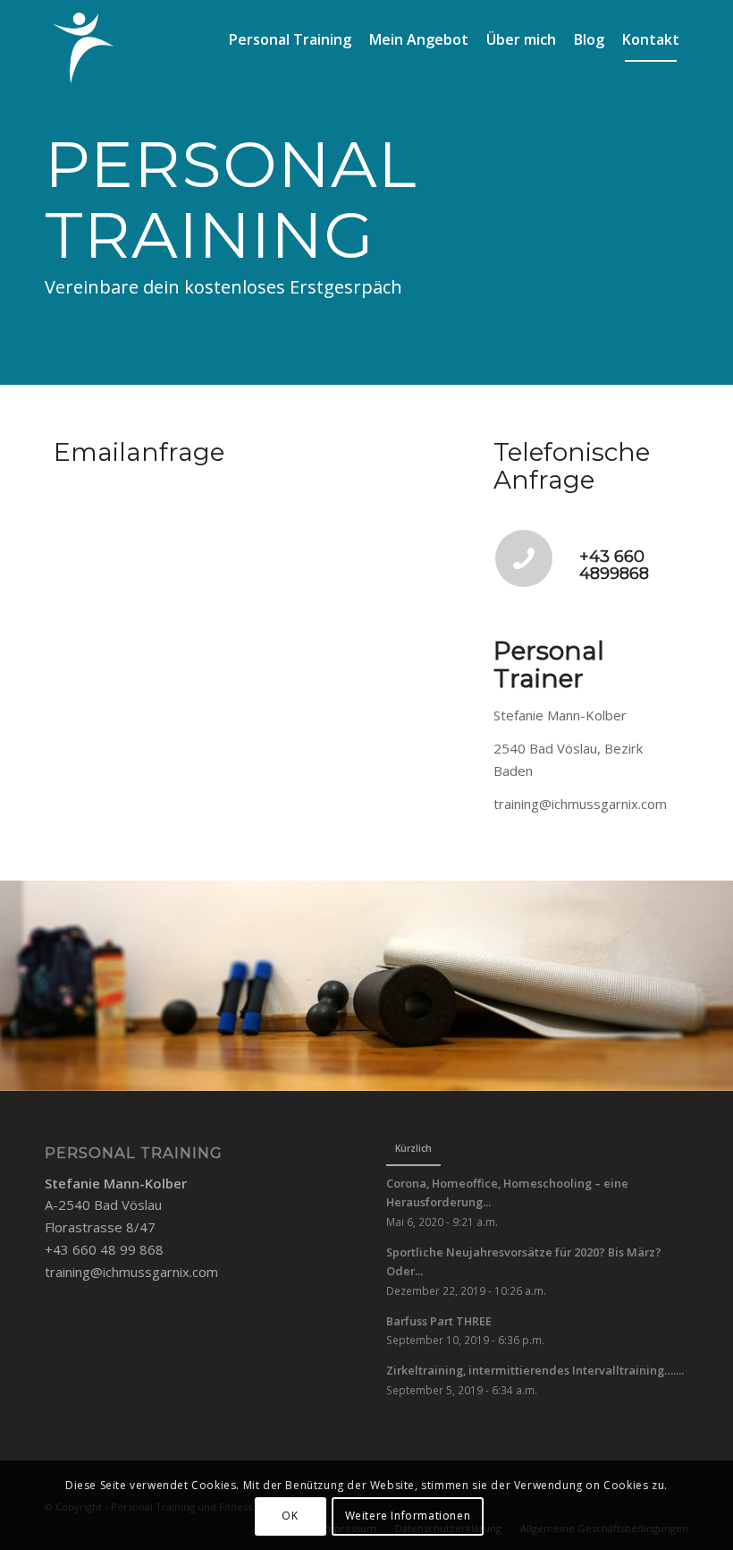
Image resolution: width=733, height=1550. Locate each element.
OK (290, 1515)
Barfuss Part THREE (439, 1321)
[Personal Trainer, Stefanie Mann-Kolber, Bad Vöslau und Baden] (84, 48)
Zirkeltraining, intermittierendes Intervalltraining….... (535, 1370)
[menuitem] (290, 39)
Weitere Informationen (408, 1515)
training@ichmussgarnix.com (131, 1272)
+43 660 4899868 (614, 565)
